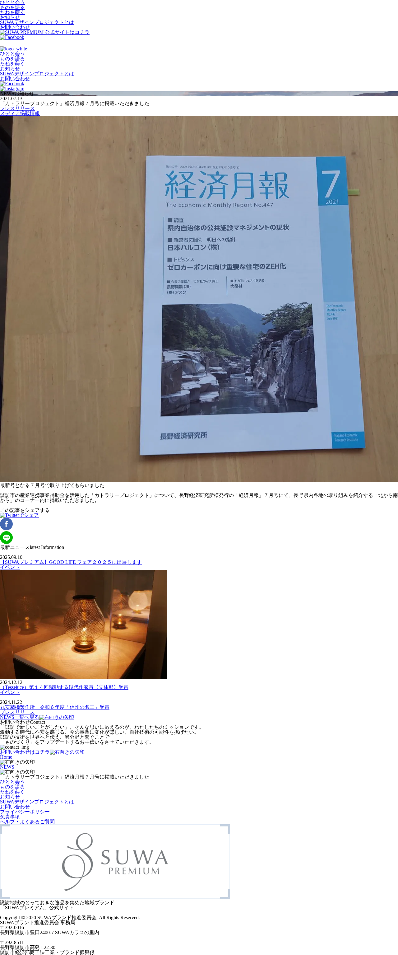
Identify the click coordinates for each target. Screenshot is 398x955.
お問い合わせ (15, 27)
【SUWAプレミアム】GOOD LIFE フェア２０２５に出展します (71, 562)
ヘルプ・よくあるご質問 (27, 821)
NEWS (7, 767)
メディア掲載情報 (20, 113)
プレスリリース (17, 108)
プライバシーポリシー (25, 811)
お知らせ (10, 17)
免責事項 (10, 816)
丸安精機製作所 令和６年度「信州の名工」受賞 (54, 707)
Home (6, 757)
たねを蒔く (12, 12)
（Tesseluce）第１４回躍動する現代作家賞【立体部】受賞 (64, 687)
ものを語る (12, 7)
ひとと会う (12, 53)
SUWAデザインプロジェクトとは (37, 22)
